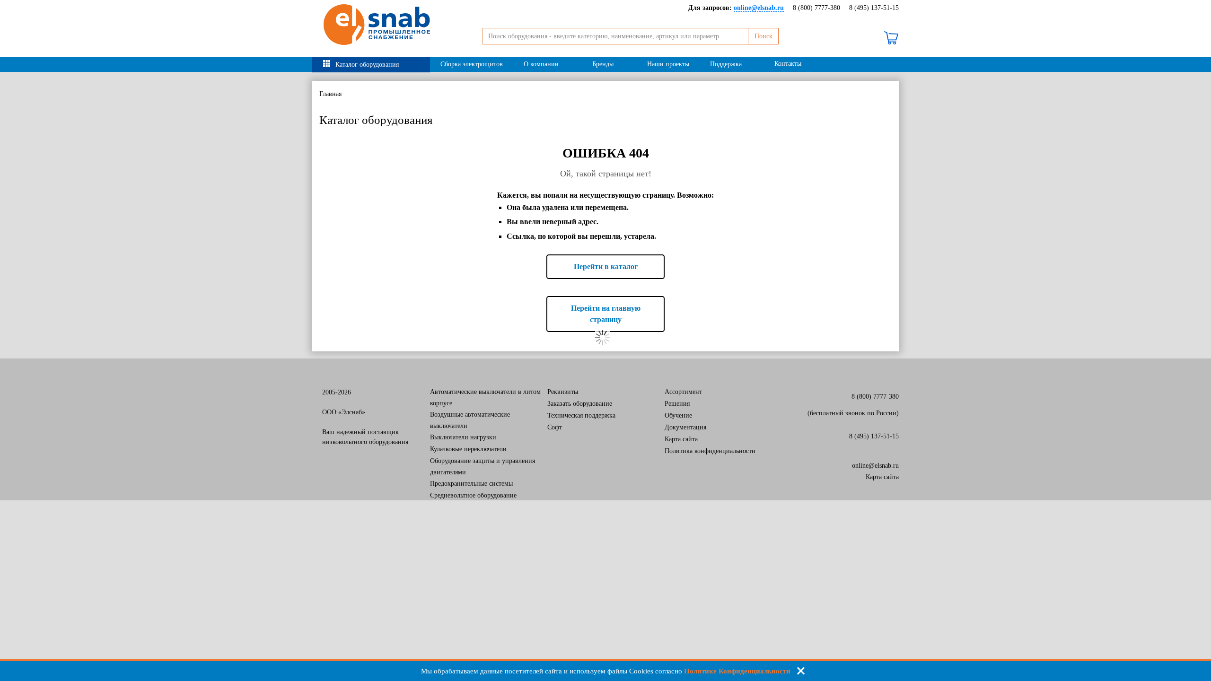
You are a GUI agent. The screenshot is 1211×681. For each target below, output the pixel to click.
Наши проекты (668, 64)
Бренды (603, 64)
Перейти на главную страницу (606, 313)
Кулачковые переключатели (468, 449)
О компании (541, 64)
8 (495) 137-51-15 (874, 7)
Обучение (678, 415)
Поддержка (726, 64)
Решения (677, 403)
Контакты (787, 63)
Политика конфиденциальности (710, 450)
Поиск (763, 36)
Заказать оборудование (579, 403)
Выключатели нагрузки (463, 437)
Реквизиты (562, 391)
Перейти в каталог (606, 266)
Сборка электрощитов (471, 64)
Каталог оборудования (367, 64)
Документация (685, 427)
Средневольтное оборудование (473, 495)
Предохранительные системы (471, 483)
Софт (554, 427)
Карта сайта (681, 439)
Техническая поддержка (581, 415)
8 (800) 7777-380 (816, 7)
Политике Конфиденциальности (737, 671)
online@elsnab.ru (875, 465)
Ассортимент (683, 391)
